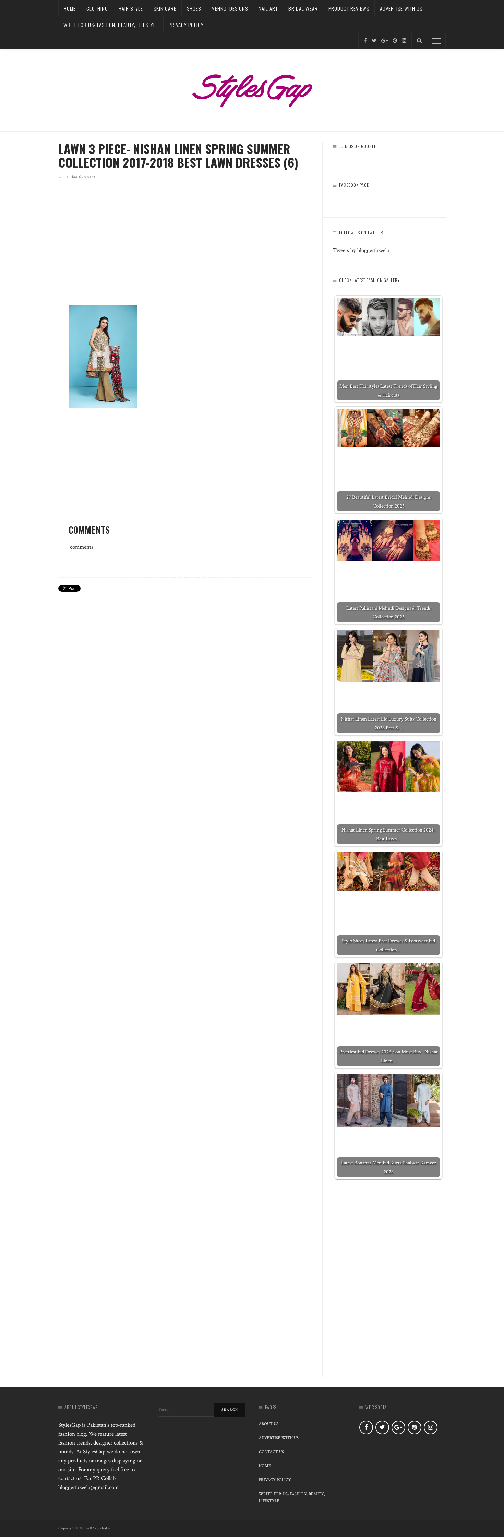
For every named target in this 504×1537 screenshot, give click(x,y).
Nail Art (268, 8)
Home (70, 8)
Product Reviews (348, 8)
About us (268, 1423)
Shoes (194, 8)
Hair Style (131, 8)
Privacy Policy (186, 24)
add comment (83, 176)
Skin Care (165, 8)
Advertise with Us (401, 8)
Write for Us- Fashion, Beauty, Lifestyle (110, 24)
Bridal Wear (303, 8)
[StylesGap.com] (252, 88)
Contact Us (271, 1451)
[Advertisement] (185, 251)
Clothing (97, 8)
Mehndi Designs (230, 8)
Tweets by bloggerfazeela (361, 250)
